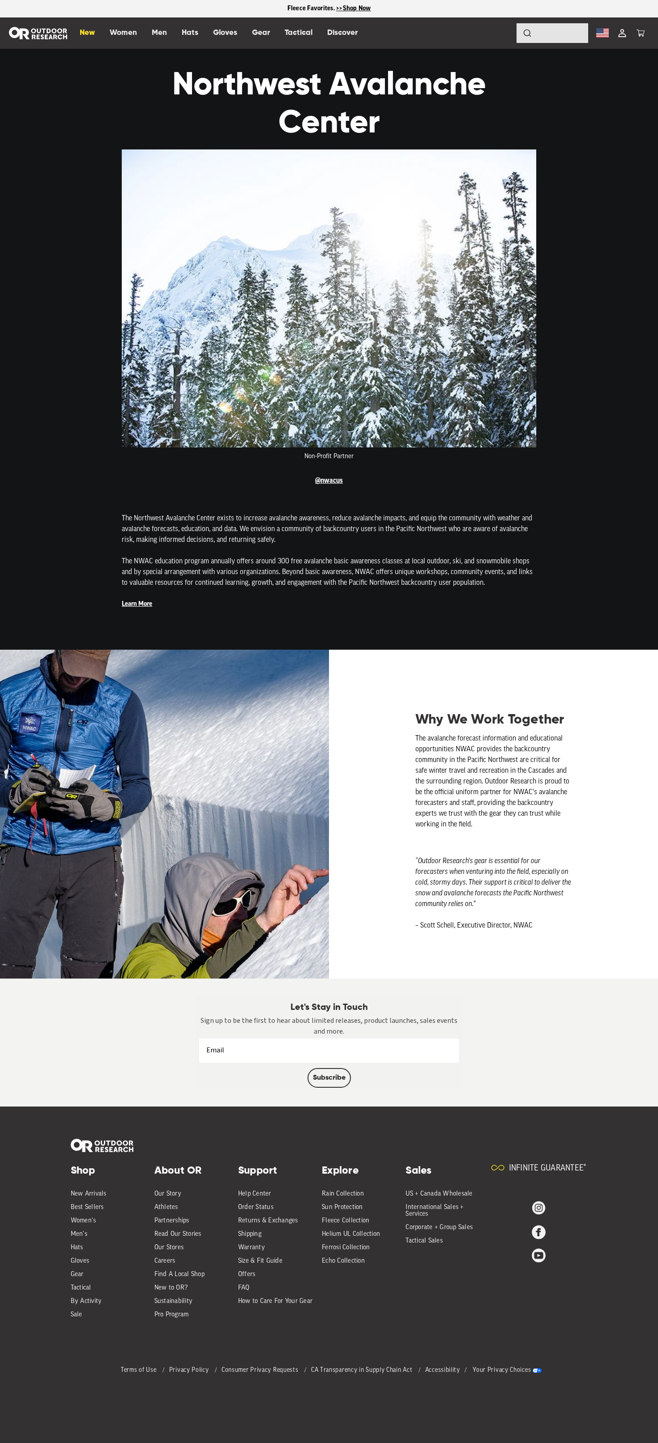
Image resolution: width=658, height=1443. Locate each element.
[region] (329, 8)
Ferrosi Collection (346, 1247)
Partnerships (171, 1220)
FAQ (244, 1288)
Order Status (255, 1207)
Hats (77, 1247)
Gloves (80, 1261)
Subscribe (329, 1077)
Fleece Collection (345, 1220)
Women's (83, 1220)
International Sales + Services (434, 1210)
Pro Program (171, 1314)
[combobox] (552, 33)
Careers (164, 1261)
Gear (77, 1274)
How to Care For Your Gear (275, 1301)
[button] (641, 33)
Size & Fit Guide (260, 1261)
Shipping (249, 1234)
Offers (247, 1274)
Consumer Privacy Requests (261, 1370)
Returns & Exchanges (268, 1220)
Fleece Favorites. (312, 8)
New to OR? (171, 1288)
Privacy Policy (190, 1370)
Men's (79, 1234)
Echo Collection (343, 1261)
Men (159, 33)
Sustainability (173, 1301)
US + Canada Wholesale (439, 1194)
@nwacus (329, 480)
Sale (76, 1314)
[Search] (502, 33)
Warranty (251, 1247)
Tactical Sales (424, 1241)
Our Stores (169, 1247)
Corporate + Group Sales (439, 1227)
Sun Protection (342, 1207)
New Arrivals (89, 1194)
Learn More (137, 603)
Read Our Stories (177, 1234)
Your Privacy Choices (502, 1370)
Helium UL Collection (351, 1234)
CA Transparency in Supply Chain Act (362, 1370)
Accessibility (442, 1370)
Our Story (167, 1194)
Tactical (81, 1288)
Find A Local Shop (179, 1274)
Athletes (166, 1207)
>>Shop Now (353, 8)
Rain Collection (343, 1194)
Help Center (254, 1194)
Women (123, 33)
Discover (342, 33)
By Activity (86, 1301)
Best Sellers (87, 1207)
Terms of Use (139, 1370)
